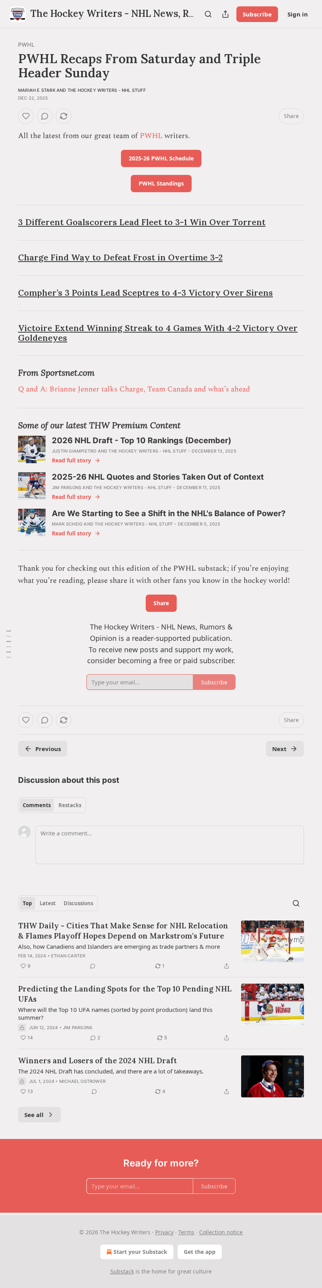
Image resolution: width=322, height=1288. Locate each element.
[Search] (208, 14)
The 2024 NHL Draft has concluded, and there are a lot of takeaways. (111, 1071)
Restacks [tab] (70, 805)
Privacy (164, 1232)
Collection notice (221, 1232)
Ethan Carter (68, 956)
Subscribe (257, 14)
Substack (122, 1271)
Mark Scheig (67, 524)
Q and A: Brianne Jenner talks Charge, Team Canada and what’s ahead (134, 389)
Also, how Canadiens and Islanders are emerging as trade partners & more (119, 946)
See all (34, 1115)
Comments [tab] (37, 805)
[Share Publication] (225, 14)
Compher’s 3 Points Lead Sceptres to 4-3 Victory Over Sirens (145, 292)
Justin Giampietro (74, 451)
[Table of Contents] (8, 644)
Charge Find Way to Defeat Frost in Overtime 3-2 (120, 257)
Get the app (200, 1251)
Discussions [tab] (78, 903)
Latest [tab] (48, 903)
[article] (161, 945)
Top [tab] (27, 903)
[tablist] (52, 805)
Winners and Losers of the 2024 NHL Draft (97, 1060)
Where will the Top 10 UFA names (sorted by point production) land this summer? (115, 1013)
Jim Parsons (66, 487)
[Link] (7, 222)
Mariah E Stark (36, 90)
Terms (186, 1232)
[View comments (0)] (45, 116)
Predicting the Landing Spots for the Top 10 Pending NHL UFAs (125, 994)
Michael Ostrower (82, 1081)
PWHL (26, 44)
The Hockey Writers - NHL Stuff (107, 90)
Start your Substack (140, 1251)
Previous (48, 749)
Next (279, 749)
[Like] (26, 116)
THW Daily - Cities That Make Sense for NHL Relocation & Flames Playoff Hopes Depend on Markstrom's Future (123, 931)
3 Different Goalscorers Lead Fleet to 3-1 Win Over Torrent (141, 222)
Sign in (297, 14)
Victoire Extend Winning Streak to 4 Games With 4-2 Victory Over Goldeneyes (158, 333)
